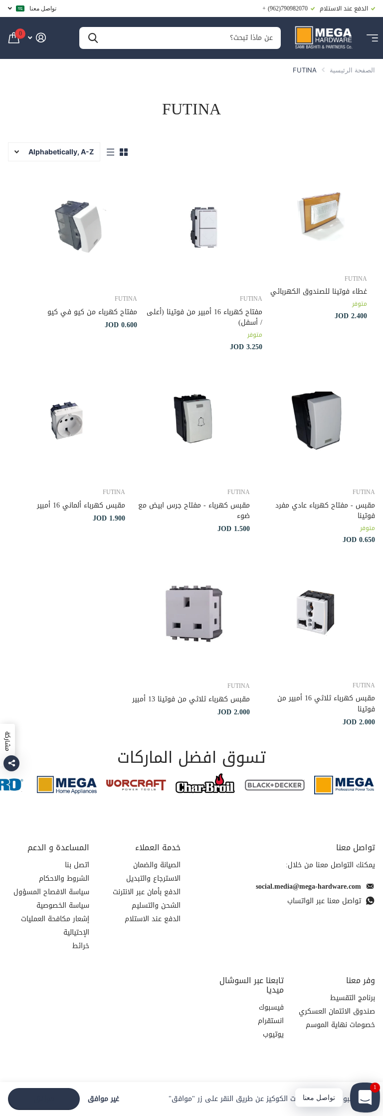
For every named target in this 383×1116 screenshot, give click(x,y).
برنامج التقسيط (352, 998)
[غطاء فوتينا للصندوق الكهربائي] (318, 217)
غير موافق (103, 1099)
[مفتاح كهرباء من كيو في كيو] (79, 227)
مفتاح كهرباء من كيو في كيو (92, 312)
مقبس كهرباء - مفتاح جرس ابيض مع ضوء (194, 511)
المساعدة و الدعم (58, 847)
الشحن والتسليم (156, 905)
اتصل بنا (77, 865)
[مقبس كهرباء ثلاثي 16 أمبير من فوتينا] (316, 613)
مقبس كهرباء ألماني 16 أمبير (81, 505)
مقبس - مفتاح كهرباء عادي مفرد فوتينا (325, 511)
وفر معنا (360, 980)
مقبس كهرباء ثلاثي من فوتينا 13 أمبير (191, 699)
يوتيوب (273, 1034)
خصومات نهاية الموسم (340, 1025)
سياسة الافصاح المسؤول (51, 892)
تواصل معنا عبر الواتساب (324, 901)
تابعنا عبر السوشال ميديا (251, 985)
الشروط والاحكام (64, 878)
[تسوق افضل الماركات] (344, 785)
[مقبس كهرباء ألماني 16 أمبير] (66, 421)
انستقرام (271, 1021)
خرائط (80, 946)
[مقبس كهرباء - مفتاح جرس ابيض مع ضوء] (191, 421)
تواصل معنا (42, 8)
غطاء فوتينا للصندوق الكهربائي (318, 291)
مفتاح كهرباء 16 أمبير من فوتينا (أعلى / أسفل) (204, 317)
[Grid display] (124, 152)
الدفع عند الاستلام (153, 919)
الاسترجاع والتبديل (153, 878)
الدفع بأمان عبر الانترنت (147, 892)
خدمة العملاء (158, 847)
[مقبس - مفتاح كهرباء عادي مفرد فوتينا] (316, 421)
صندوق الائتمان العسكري (337, 1011)
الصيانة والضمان (157, 865)
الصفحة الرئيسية (352, 70)
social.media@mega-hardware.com (308, 886)
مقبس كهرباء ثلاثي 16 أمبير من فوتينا (326, 703)
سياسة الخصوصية (62, 905)
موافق (44, 1099)
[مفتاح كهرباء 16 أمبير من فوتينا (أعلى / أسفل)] (203, 227)
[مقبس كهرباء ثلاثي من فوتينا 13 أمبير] (191, 614)
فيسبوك (271, 1007)
